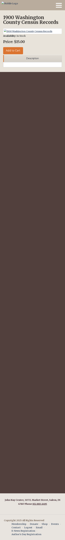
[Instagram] (51, 5)
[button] (59, 5)
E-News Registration (23, 530)
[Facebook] (47, 5)
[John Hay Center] (10, 4)
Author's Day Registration (26, 534)
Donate (34, 524)
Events (55, 524)
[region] (32, 58)
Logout (28, 527)
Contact (16, 527)
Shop (45, 524)
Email (39, 527)
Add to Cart (13, 50)
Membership (19, 524)
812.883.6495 (39, 504)
